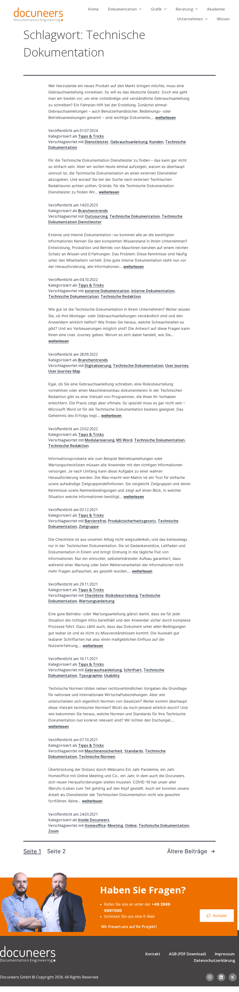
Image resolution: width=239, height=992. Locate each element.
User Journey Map (64, 371)
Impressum (225, 953)
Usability (112, 675)
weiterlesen (165, 117)
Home (93, 9)
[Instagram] (210, 977)
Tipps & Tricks (91, 136)
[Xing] (233, 977)
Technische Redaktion (121, 296)
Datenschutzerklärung (214, 960)
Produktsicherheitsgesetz (132, 520)
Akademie (216, 9)
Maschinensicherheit (104, 751)
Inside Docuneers (93, 819)
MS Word (124, 440)
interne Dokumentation (153, 290)
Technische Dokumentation (134, 216)
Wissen (223, 18)
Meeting (115, 825)
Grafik (156, 9)
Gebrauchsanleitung (129, 141)
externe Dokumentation (107, 290)
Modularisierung (99, 440)
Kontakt (152, 953)
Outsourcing (96, 216)
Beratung (184, 9)
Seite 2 (56, 852)
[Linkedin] (221, 977)
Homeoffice (95, 825)
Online (131, 825)
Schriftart (133, 669)
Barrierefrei (95, 520)
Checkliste (94, 595)
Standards (133, 751)
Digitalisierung (98, 365)
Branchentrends (93, 210)
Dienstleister (97, 141)
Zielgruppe (89, 526)
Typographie (90, 675)
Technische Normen (97, 756)
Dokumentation (122, 9)
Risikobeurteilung (121, 595)
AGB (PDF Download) (187, 953)
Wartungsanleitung (96, 601)
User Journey (177, 365)
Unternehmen (190, 18)
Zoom (53, 831)
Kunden (156, 141)
